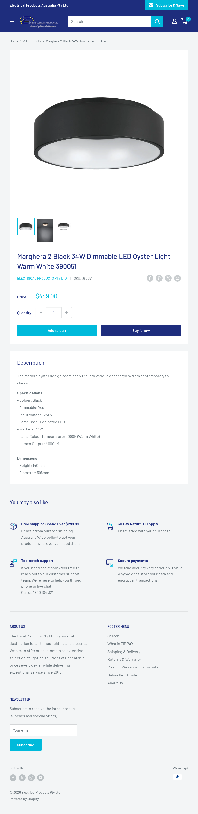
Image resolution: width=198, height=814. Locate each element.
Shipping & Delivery (123, 651)
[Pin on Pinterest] (159, 278)
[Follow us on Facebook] (13, 777)
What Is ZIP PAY (120, 643)
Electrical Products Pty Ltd (42, 278)
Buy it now (141, 330)
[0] (184, 21)
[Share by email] (177, 278)
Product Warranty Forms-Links (133, 667)
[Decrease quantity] (41, 312)
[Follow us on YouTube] (40, 777)
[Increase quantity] (67, 312)
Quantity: (25, 312)
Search (113, 635)
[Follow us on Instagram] (31, 777)
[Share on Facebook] (150, 278)
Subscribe (25, 744)
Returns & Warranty (124, 659)
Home (14, 41)
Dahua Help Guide (122, 675)
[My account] (174, 21)
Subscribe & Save (170, 5)
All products (32, 41)
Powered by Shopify (24, 799)
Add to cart (57, 330)
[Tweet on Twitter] (168, 278)
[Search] (157, 21)
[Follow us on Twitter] (22, 777)
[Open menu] (12, 21)
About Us (115, 682)
